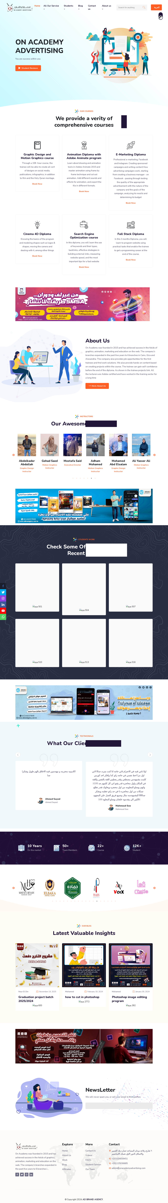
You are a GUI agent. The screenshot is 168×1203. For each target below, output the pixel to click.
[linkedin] (3, 605)
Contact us (92, 7)
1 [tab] (73, 478)
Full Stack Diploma (130, 234)
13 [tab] (97, 901)
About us (106, 5)
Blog (80, 5)
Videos (88, 1155)
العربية (156, 7)
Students (68, 5)
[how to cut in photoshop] (84, 965)
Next (154, 455)
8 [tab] (78, 901)
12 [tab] (93, 901)
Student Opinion (93, 1164)
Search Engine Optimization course (84, 235)
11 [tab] (89, 901)
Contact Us (90, 1150)
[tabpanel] (49, 452)
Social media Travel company (84, 601)
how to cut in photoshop (82, 997)
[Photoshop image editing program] (131, 965)
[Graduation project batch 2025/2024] (37, 965)
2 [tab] (76, 478)
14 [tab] (100, 901)
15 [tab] (104, 901)
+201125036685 (120, 1163)
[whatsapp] (3, 617)
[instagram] (3, 598)
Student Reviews (30, 68)
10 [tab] (86, 901)
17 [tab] (111, 901)
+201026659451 (120, 1158)
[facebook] (3, 586)
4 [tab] (84, 478)
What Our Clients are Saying (84, 743)
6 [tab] (91, 478)
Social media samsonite (37, 655)
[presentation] (17, 754)
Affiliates (66, 1169)
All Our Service (51, 5)
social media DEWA (131, 655)
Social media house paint (130, 599)
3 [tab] (80, 478)
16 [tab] (108, 901)
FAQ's (88, 1160)
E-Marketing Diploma (131, 154)
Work (64, 1160)
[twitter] (3, 592)
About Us (66, 1155)
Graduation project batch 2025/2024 (35, 999)
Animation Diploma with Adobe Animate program (84, 156)
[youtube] (3, 611)
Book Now (37, 183)
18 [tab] (115, 901)
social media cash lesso (84, 655)
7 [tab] (95, 478)
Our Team (90, 1169)
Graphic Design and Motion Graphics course (37, 156)
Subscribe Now (142, 1105)
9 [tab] (82, 901)
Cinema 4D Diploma (37, 234)
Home (37, 5)
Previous (13, 455)
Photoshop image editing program (129, 999)
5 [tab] (87, 478)
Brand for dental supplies (37, 599)
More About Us (99, 386)
